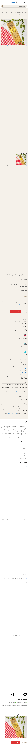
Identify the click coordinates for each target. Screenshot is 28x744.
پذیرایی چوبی (21, 319)
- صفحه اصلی (24, 446)
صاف (19, 304)
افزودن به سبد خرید (15, 311)
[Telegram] (25, 694)
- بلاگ (25, 450)
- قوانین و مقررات (23, 453)
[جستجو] (2, 6)
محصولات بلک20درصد (18, 321)
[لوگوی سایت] (14, 2)
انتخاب (24, 303)
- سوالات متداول (23, 458)
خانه (26, 12)
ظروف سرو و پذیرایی (14, 12)
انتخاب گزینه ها (16, 742)
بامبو (22, 323)
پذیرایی (7, 12)
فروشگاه (22, 12)
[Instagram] (12, 694)
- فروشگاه (24, 448)
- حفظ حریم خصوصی (22, 455)
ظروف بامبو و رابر (14, 319)
